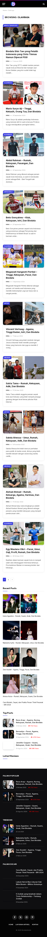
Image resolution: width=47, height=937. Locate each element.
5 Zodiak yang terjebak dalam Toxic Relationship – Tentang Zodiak (28, 896)
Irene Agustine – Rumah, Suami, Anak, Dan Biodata (21, 616)
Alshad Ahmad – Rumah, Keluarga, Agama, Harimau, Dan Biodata (22, 495)
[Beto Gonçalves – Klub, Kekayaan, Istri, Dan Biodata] (23, 201)
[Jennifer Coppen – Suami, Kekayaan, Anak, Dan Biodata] (8, 745)
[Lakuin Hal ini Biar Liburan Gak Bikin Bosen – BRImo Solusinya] (8, 884)
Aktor (6, 303)
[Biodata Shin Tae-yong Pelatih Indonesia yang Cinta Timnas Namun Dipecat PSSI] (23, 35)
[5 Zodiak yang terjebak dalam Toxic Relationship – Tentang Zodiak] (8, 896)
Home (5, 10)
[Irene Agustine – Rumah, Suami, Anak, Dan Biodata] (8, 828)
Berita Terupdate (10, 25)
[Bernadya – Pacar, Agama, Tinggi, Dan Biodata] (8, 734)
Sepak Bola (8, 192)
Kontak (35, 924)
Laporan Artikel (23, 924)
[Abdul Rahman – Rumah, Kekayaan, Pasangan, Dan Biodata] (23, 144)
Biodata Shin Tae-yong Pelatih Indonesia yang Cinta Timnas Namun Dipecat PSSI (22, 54)
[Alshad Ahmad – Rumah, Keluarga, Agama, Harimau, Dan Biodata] (23, 476)
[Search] (43, 4)
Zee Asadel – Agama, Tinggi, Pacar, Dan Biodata (21, 670)
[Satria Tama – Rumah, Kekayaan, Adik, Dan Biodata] (23, 367)
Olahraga (8, 83)
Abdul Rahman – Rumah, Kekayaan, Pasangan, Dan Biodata (19, 163)
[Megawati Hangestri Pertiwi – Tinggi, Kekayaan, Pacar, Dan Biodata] (23, 256)
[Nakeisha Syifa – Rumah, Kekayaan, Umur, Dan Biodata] (8, 841)
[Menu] (3, 4)
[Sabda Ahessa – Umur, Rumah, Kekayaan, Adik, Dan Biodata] (23, 422)
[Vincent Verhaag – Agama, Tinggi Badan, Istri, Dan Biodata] (23, 313)
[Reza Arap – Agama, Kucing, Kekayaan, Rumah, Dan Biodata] (8, 723)
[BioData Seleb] (23, 4)
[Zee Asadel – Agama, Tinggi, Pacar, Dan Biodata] (8, 853)
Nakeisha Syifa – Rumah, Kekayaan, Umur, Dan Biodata (23, 643)
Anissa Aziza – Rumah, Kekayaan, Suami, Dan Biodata (23, 696)
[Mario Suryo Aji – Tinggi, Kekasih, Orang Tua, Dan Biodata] (23, 92)
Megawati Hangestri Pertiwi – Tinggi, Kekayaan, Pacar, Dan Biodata (21, 275)
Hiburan (7, 357)
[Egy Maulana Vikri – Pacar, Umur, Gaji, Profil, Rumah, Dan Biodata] (23, 533)
